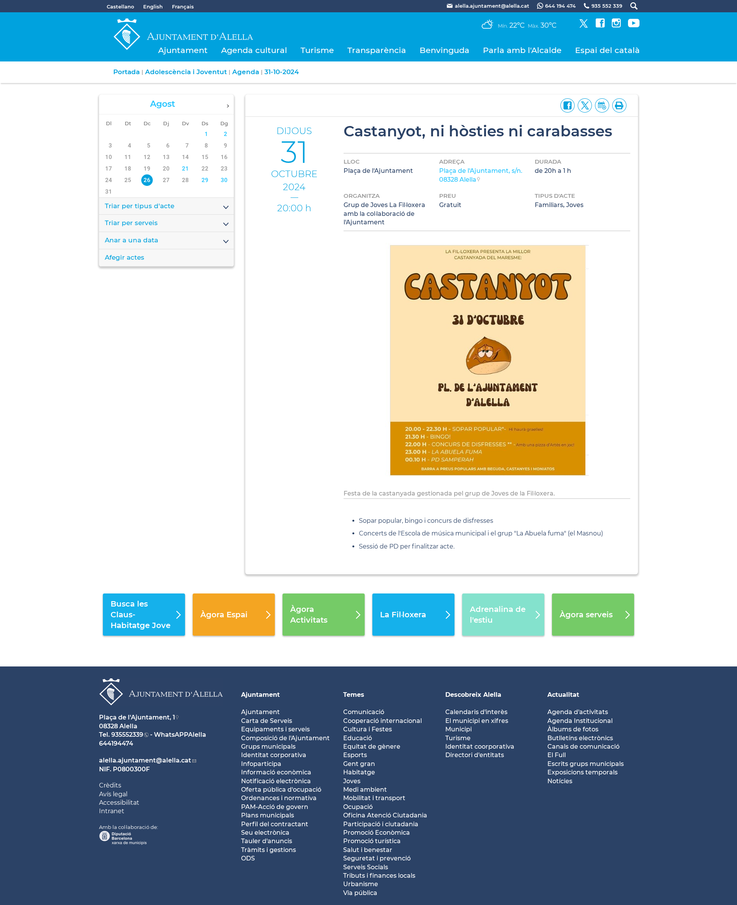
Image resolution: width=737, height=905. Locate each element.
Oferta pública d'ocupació (281, 789)
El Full (556, 755)
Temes (353, 694)
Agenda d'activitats (577, 712)
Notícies (559, 781)
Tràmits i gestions (268, 850)
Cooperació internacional (382, 720)
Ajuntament (183, 50)
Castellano (120, 6)
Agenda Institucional (580, 720)
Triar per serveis (131, 223)
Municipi (458, 729)
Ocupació (358, 807)
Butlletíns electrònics (580, 738)
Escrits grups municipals (585, 763)
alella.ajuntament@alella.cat (145, 760)
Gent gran (359, 763)
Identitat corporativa (273, 755)
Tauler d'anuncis (266, 841)
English (153, 6)
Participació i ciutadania (380, 824)
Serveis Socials (365, 867)
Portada (126, 72)
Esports (355, 755)
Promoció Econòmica (376, 832)
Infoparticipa (261, 763)
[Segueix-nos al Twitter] (583, 25)
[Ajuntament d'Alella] (161, 711)
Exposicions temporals (582, 772)
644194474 (116, 743)
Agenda (245, 72)
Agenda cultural (254, 50)
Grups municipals (268, 746)
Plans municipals (267, 815)
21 (185, 168)
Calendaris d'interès (476, 712)
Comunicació (363, 712)
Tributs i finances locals (379, 875)
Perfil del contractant (274, 824)
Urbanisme (360, 884)
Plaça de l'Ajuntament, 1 (137, 717)
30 (224, 180)
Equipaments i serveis (275, 729)
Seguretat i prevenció (377, 858)
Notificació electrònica (276, 781)
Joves (351, 781)
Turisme (317, 50)
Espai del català (607, 50)
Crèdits (110, 785)
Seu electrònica (265, 832)
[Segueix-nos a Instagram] (616, 25)
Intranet (111, 811)
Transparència (376, 50)
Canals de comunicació (583, 746)
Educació (357, 738)
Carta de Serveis (266, 720)
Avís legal (113, 794)
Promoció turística (372, 841)
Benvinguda (444, 50)
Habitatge (359, 772)
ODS (248, 858)
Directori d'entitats (474, 755)
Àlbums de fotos (572, 729)
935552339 (127, 734)
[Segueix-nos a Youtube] (634, 25)
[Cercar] (630, 6)
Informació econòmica (276, 772)
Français (183, 6)
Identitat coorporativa (479, 746)
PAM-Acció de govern (274, 807)
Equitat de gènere (371, 746)
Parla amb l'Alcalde (522, 50)
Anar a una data (131, 240)
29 (205, 180)
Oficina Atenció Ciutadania (385, 815)
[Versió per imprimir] (617, 104)
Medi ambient (365, 789)
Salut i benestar (367, 850)
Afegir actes (124, 257)
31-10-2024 (281, 72)
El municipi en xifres (476, 720)
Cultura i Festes (367, 729)
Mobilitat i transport (374, 798)
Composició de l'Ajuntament (285, 738)
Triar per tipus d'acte (139, 206)
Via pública (360, 893)
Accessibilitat (119, 802)
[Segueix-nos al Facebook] (600, 25)
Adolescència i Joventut (186, 72)
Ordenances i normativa (279, 798)
